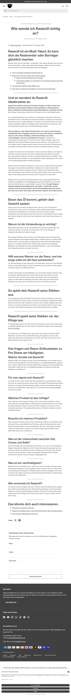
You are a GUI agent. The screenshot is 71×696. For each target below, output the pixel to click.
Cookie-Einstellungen (8, 657)
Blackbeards (10, 652)
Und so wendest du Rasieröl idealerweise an (27, 73)
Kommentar (12, 560)
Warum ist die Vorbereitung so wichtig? (29, 78)
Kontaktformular (20, 641)
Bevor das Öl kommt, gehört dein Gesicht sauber (28, 76)
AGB (20, 655)
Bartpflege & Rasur (44, 24)
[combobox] (35, 11)
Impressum (13, 655)
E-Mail (11, 552)
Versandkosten (40, 668)
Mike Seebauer (16, 45)
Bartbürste (32, 182)
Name (11, 543)
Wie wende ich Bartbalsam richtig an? (25, 514)
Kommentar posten (35, 576)
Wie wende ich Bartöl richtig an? (23, 508)
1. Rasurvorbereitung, (28, 24)
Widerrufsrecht (38, 655)
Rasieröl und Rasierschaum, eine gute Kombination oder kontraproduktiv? (37, 511)
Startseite (5, 16)
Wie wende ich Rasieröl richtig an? (24, 16)
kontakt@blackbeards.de (16, 638)
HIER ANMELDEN (10, 602)
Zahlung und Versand (50, 655)
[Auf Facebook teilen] (19, 520)
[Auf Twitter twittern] (15, 520)
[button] (67, 6)
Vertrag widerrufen (22, 657)
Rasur (11, 16)
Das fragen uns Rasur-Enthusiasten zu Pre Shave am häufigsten (33, 89)
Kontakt (5, 655)
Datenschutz (27, 655)
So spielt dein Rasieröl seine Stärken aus (26, 86)
